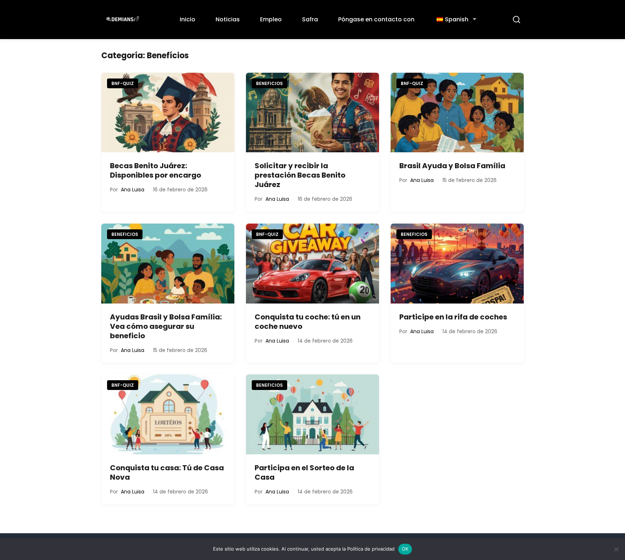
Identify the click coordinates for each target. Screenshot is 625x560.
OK (405, 549)
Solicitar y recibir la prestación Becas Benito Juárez (300, 175)
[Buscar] (516, 19)
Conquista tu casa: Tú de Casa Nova (167, 472)
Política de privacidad (371, 549)
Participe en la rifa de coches (453, 317)
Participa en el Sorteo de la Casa (304, 472)
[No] (616, 549)
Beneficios (269, 83)
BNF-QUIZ (122, 83)
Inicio (187, 19)
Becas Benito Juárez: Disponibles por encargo (155, 170)
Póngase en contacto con (376, 19)
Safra (310, 19)
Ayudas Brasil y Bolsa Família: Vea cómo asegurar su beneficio (166, 326)
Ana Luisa (132, 189)
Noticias (228, 19)
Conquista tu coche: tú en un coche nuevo (308, 321)
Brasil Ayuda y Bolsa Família (452, 166)
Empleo (271, 19)
